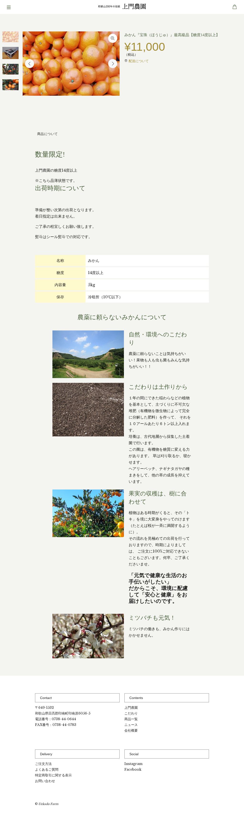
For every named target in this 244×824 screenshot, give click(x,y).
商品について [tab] (47, 134)
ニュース (131, 725)
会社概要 (131, 730)
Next (112, 63)
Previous (29, 63)
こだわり (131, 713)
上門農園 (131, 707)
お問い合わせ (45, 781)
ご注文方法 (43, 764)
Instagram (133, 764)
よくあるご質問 (46, 769)
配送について (139, 61)
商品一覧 (131, 719)
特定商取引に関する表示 (53, 775)
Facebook (132, 769)
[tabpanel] (10, 39)
